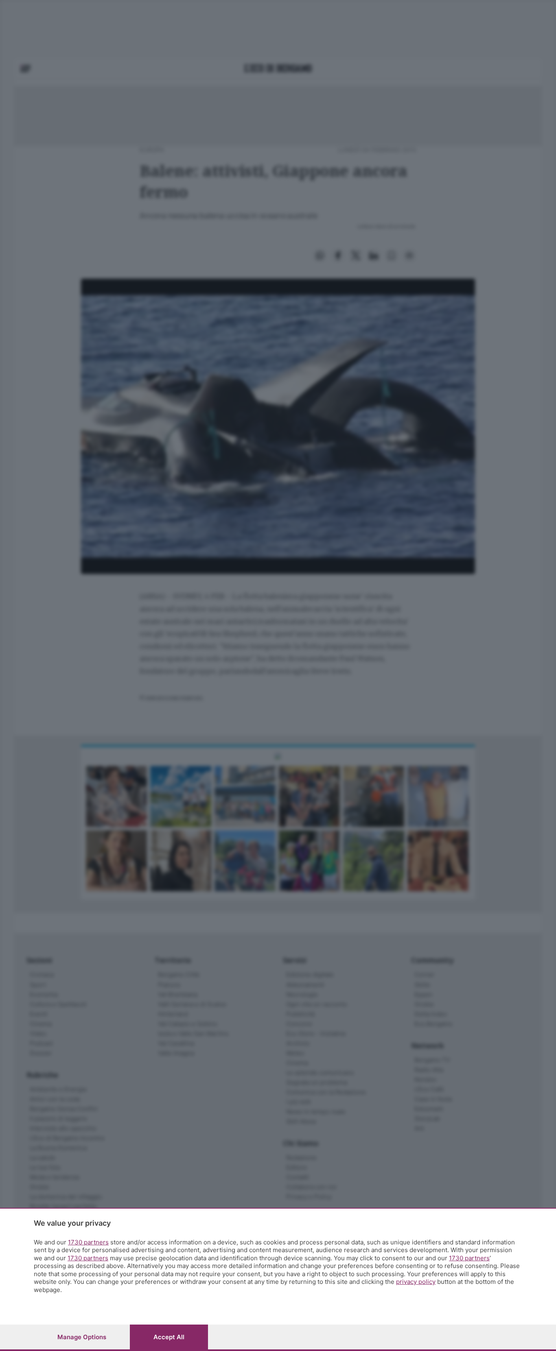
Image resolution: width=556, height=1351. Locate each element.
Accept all (168, 1337)
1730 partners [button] (88, 1242)
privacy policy (416, 1282)
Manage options (81, 1337)
